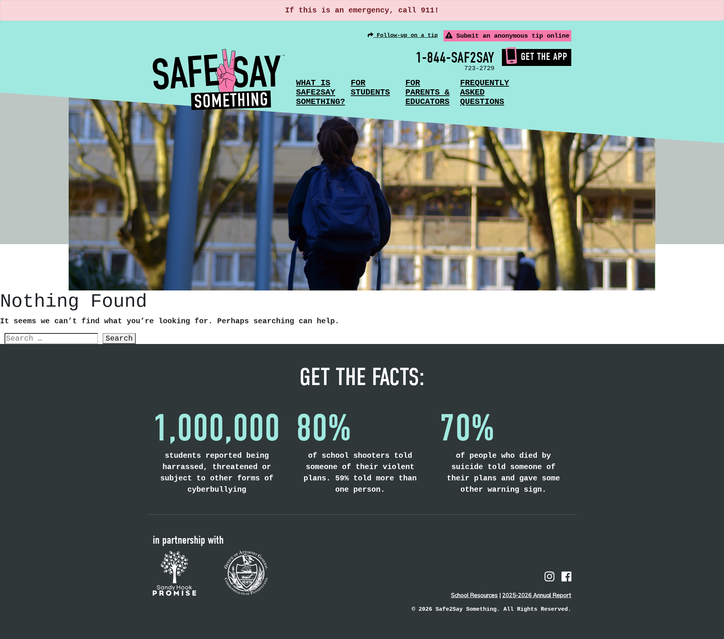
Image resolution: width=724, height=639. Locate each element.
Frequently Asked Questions (484, 92)
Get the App (544, 57)
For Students (370, 87)
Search (119, 338)
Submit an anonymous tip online (510, 36)
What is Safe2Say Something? (320, 92)
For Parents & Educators (427, 92)
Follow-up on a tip (405, 35)
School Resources (474, 595)
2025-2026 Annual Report (536, 595)
